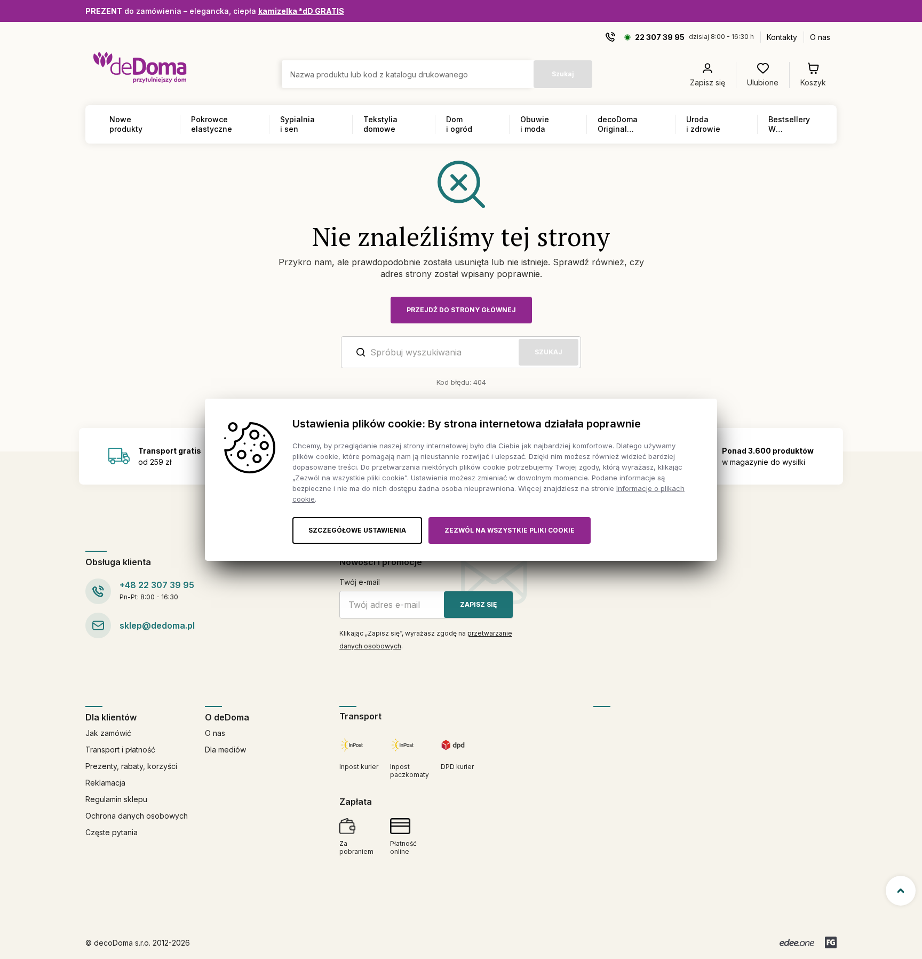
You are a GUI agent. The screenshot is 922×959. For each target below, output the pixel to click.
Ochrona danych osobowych (136, 815)
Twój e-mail (359, 582)
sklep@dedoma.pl (157, 625)
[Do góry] (901, 891)
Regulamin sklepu (116, 799)
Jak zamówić (108, 733)
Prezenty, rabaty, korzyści (131, 766)
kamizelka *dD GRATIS (301, 10)
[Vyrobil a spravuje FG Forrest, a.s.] (831, 942)
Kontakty (782, 37)
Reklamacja (105, 782)
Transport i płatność (120, 749)
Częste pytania (111, 832)
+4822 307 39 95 (157, 585)
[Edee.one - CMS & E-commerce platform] (797, 942)
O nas (820, 37)
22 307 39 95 (660, 37)
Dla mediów (225, 749)
